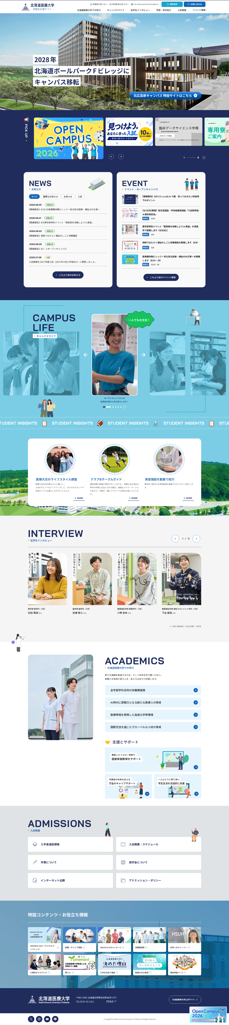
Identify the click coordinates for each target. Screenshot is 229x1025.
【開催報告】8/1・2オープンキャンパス (48, 248)
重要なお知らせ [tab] (50, 196)
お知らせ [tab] (68, 196)
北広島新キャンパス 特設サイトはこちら (160, 96)
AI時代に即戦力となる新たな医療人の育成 (135, 702)
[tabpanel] (68, 234)
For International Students (145, 4)
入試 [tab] (80, 196)
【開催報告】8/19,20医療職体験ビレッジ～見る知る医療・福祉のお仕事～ (64, 209)
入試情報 (182, 10)
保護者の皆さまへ (98, 4)
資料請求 (172, 5)
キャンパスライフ (115, 10)
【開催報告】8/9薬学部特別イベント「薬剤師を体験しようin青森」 (61, 222)
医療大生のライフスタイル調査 (56, 479)
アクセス (111, 1001)
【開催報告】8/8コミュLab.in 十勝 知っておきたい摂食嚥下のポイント (170, 198)
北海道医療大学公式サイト (186, 1000)
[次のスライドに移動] (121, 156)
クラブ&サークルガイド (106, 479)
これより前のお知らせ (69, 274)
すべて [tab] (34, 196)
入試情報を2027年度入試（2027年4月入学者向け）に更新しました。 (63, 261)
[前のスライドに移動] (111, 156)
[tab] (107, 407)
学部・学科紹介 (163, 10)
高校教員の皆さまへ (120, 4)
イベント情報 (199, 10)
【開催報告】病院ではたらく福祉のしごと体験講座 (53, 235)
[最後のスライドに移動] (85, 355)
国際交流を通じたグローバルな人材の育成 (135, 727)
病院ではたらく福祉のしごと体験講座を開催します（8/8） (170, 242)
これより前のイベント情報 (163, 277)
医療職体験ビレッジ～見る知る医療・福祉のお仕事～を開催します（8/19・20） (171, 258)
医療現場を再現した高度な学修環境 (131, 715)
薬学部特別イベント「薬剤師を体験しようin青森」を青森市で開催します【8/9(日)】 (170, 228)
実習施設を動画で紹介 (159, 479)
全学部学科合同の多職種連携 (127, 690)
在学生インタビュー (140, 10)
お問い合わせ (194, 5)
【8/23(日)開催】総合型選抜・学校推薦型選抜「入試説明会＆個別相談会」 (170, 212)
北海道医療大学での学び (89, 10)
